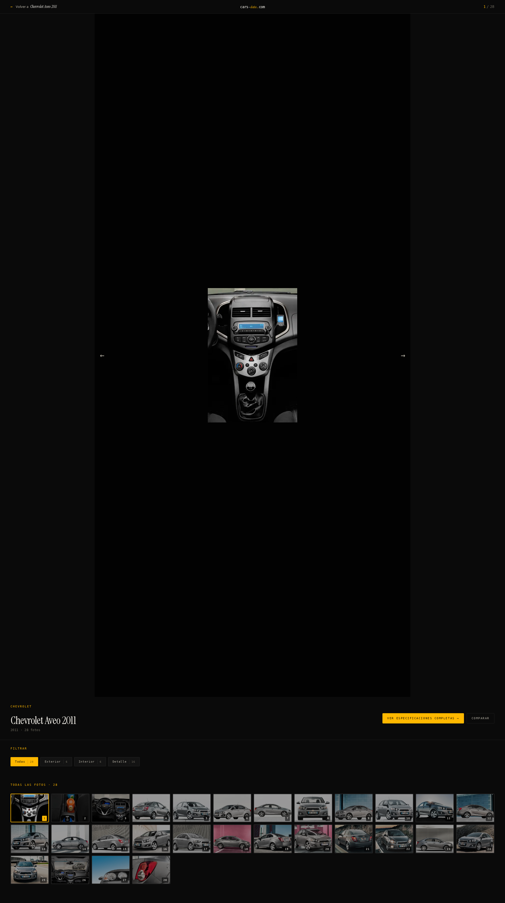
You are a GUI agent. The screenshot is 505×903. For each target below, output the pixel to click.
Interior (90, 761)
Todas (24, 761)
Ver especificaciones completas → (423, 718)
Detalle (124, 761)
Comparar (480, 718)
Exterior (56, 761)
